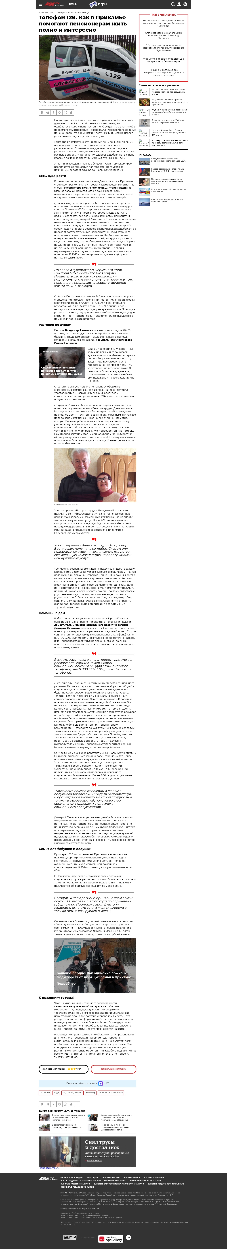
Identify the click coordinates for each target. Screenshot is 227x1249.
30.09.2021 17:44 (46, 12)
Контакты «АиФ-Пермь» (115, 1181)
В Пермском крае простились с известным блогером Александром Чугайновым (163, 48)
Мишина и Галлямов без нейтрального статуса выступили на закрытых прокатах (163, 73)
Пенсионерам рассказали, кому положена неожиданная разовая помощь (167, 181)
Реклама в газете (132, 1178)
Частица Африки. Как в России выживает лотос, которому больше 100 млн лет (169, 132)
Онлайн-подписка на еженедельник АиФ (81, 1181)
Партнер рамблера (87, 1238)
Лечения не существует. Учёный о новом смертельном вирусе (168, 121)
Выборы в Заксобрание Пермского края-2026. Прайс (119, 1184)
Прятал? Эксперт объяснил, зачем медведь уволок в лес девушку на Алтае (168, 92)
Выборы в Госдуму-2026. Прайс (75, 1184)
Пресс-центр (93, 1178)
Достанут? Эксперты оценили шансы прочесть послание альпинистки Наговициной (170, 142)
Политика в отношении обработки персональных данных (84, 1215)
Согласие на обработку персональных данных (80, 1213)
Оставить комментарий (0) (113, 1069)
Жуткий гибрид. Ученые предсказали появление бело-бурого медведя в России (170, 112)
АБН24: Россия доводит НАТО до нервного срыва (167, 200)
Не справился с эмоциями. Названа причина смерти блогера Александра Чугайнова (163, 23)
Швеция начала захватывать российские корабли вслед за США (168, 160)
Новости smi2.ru (49, 1167)
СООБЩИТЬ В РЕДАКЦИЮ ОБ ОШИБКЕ (77, 1187)
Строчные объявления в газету (145, 1181)
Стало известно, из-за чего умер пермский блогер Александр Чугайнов (163, 36)
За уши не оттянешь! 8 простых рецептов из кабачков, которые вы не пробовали (170, 102)
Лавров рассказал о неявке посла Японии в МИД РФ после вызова (167, 170)
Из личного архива (69, 505)
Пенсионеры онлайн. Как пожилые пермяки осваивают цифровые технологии (115, 1127)
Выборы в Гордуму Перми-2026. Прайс (166, 1184)
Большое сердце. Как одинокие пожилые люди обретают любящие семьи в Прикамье (94, 975)
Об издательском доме (72, 1178)
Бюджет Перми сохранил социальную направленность (66, 1126)
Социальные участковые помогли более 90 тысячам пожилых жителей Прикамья (68, 1117)
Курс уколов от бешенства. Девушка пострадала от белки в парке (163, 60)
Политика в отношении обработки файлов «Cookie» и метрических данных (91, 1218)
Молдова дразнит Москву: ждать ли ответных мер (168, 190)
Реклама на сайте (111, 1178)
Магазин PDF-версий (154, 1178)
